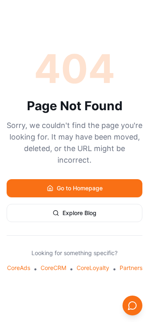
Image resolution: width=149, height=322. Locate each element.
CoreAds (18, 267)
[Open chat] (132, 305)
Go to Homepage (80, 188)
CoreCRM (53, 267)
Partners (131, 267)
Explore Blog (79, 212)
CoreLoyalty (93, 267)
